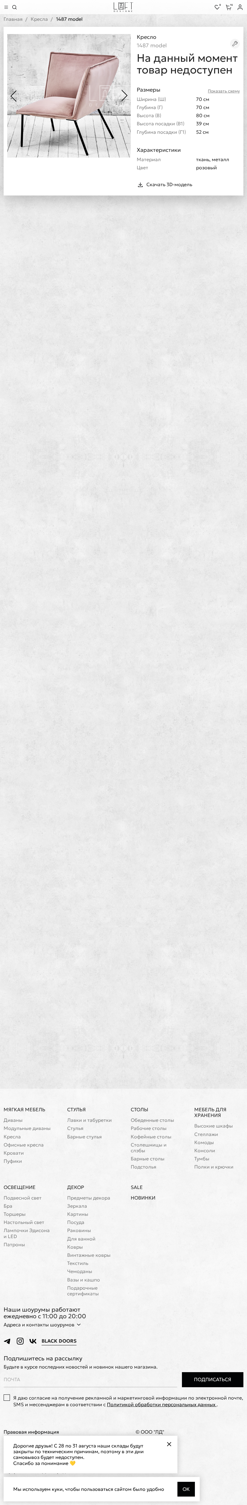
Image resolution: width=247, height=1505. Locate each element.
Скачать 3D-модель (169, 184)
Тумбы (201, 1159)
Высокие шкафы (213, 1126)
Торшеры (15, 1214)
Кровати (14, 1153)
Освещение (20, 1187)
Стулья (76, 1109)
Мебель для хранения (210, 1112)
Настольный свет (24, 1222)
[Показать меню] (6, 7)
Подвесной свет (23, 1198)
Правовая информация (31, 1432)
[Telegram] (7, 1341)
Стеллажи (206, 1134)
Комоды (204, 1142)
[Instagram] (20, 1341)
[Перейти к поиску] (14, 7)
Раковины (79, 1230)
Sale (137, 1187)
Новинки (143, 1198)
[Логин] (240, 7)
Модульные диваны (27, 1128)
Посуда (75, 1222)
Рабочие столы (149, 1128)
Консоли (204, 1150)
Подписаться (212, 1379)
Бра (8, 1206)
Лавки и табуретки (89, 1120)
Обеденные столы (152, 1120)
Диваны (13, 1120)
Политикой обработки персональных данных (162, 1404)
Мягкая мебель (24, 1109)
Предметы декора (88, 1198)
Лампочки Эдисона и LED (27, 1233)
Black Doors (59, 1341)
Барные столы (147, 1159)
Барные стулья (84, 1137)
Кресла (39, 19)
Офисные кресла (24, 1145)
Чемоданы (79, 1271)
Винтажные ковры (89, 1255)
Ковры (75, 1247)
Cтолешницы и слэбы (149, 1147)
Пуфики (13, 1161)
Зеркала (77, 1206)
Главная (13, 19)
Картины (77, 1214)
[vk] (33, 1341)
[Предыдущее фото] (13, 96)
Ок (186, 1489)
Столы (139, 1109)
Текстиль (77, 1263)
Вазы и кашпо (83, 1280)
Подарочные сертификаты (83, 1291)
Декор (75, 1187)
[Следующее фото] (125, 96)
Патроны (14, 1244)
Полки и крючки (213, 1167)
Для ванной (81, 1239)
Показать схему (224, 91)
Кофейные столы (151, 1137)
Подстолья (143, 1167)
